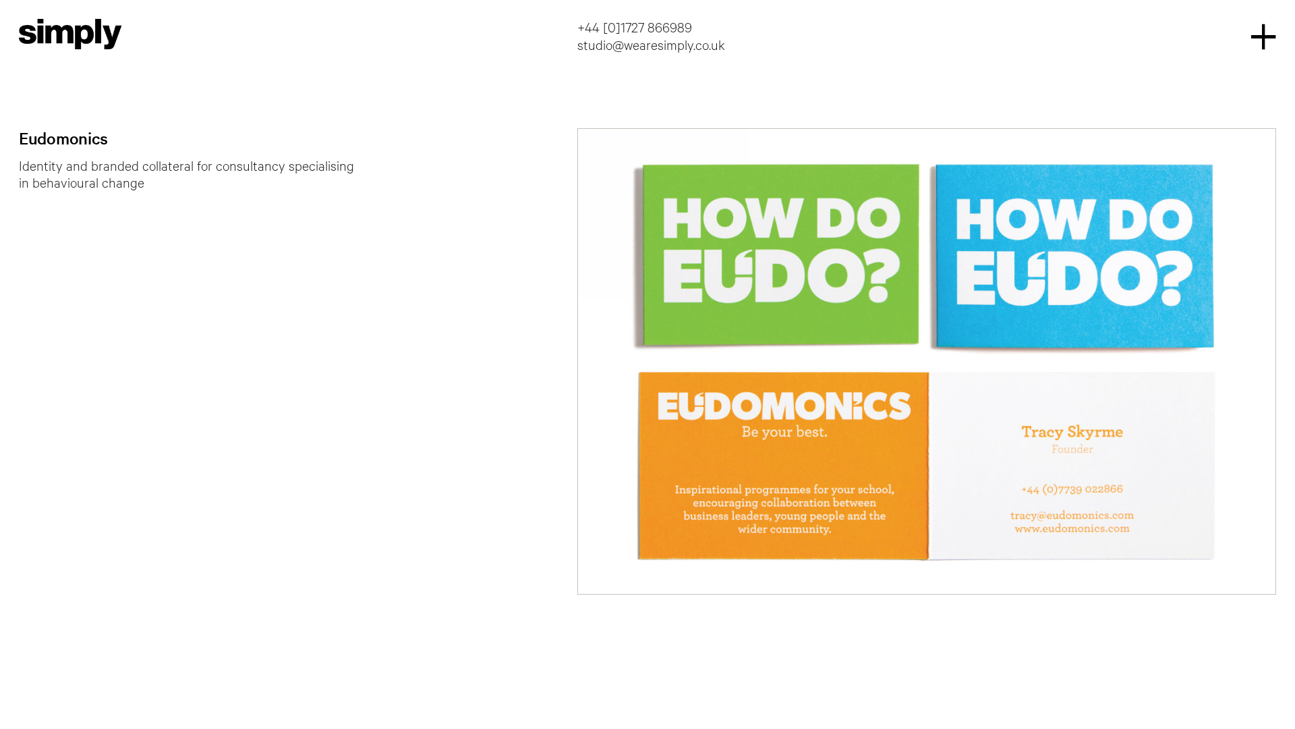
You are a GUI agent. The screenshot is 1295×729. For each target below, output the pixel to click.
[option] (926, 361)
